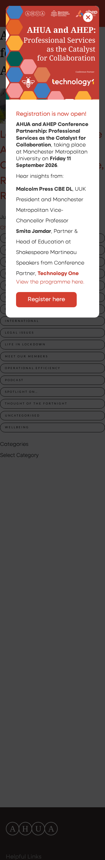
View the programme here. (51, 282)
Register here (46, 300)
